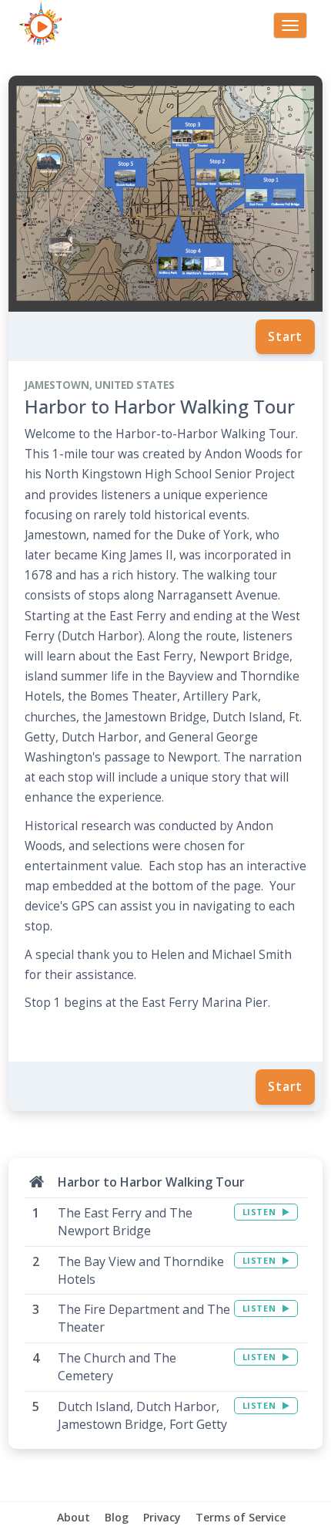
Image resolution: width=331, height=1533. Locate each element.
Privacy (162, 1517)
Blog (117, 1517)
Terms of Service (241, 1517)
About (73, 1517)
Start (285, 336)
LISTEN (260, 1211)
